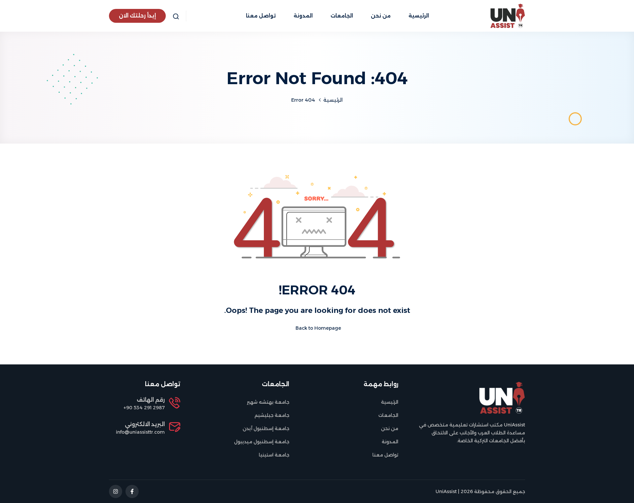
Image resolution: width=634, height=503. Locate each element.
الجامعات (342, 16)
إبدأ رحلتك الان (137, 16)
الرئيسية (418, 16)
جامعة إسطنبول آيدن (266, 428)
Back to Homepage (318, 328)
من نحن (381, 16)
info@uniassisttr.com (140, 432)
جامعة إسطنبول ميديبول (261, 442)
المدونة (303, 16)
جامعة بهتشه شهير (268, 402)
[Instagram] (115, 491)
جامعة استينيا (274, 455)
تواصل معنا (261, 16)
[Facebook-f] (132, 491)
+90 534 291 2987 (144, 408)
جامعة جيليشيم (272, 415)
